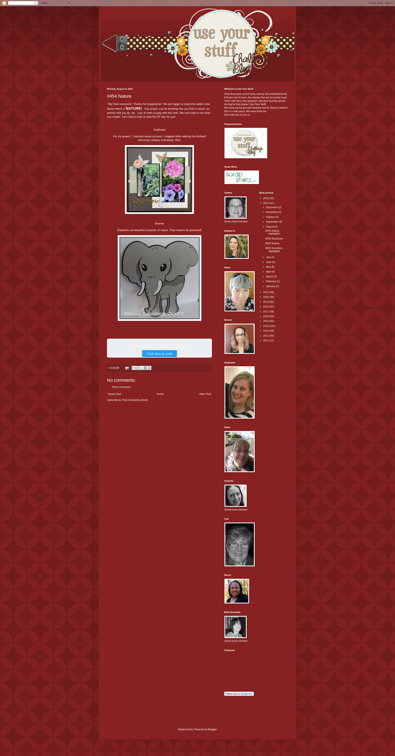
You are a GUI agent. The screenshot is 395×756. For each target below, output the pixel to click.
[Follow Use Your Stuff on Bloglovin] (239, 695)
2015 (266, 321)
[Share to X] (141, 368)
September (272, 221)
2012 (266, 335)
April (269, 271)
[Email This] (134, 368)
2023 (266, 198)
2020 (266, 297)
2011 (266, 340)
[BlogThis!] (138, 368)
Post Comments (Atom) (135, 400)
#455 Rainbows (274, 238)
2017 (266, 311)
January (271, 286)
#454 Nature (272, 243)
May (268, 266)
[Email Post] (127, 367)
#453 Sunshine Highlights (273, 249)
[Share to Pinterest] (149, 368)
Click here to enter (159, 353)
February (271, 281)
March (270, 276)
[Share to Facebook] (145, 368)
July (268, 257)
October (270, 217)
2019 (266, 302)
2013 (266, 330)
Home (160, 394)
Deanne (159, 223)
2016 (266, 316)
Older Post (205, 394)
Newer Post (114, 394)
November (272, 212)
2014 (266, 326)
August (270, 226)
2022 (266, 203)
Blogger (212, 729)
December (272, 207)
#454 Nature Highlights (272, 232)
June (269, 262)
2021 (266, 292)
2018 (266, 306)
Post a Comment (121, 387)
